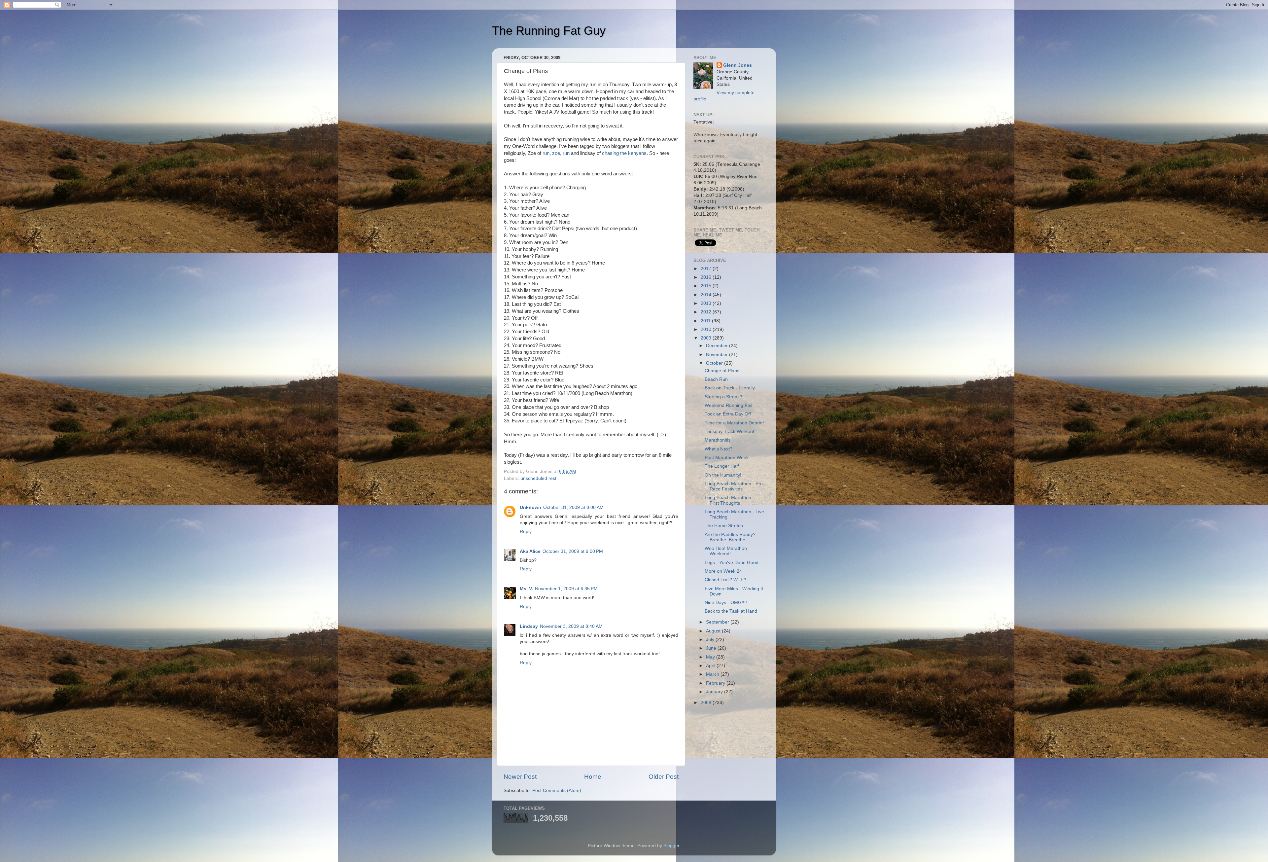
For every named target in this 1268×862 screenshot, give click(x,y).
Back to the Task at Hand (731, 611)
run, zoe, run (556, 153)
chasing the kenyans (624, 153)
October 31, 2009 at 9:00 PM (573, 551)
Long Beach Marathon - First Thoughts (729, 500)
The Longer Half (722, 466)
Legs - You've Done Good (731, 562)
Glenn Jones (737, 65)
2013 (707, 303)
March (713, 674)
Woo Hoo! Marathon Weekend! (726, 551)
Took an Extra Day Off (728, 414)
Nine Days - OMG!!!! (726, 602)
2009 (707, 338)
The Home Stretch (724, 525)
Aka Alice (530, 551)
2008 (707, 702)
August (714, 631)
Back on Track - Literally (730, 387)
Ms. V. (526, 588)
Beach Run (716, 379)
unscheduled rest (538, 478)
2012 (707, 311)
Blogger (671, 845)
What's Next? (718, 449)
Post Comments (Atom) (556, 790)
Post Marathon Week (727, 457)
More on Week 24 (723, 571)
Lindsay (529, 626)
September (718, 622)
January (715, 691)
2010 (707, 329)
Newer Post (520, 776)
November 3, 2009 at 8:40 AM (571, 626)
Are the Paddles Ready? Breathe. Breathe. (730, 537)
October (715, 363)
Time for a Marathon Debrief (734, 422)
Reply (526, 531)
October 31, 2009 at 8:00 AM (573, 507)
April (711, 665)
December (717, 345)
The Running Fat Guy (549, 30)
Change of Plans (722, 370)
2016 (707, 277)
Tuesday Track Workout (729, 431)
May (711, 657)
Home (592, 776)
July (711, 639)
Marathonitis (717, 440)
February (716, 683)
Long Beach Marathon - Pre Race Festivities (734, 486)
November (717, 354)
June (712, 648)
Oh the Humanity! (723, 475)
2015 (707, 285)
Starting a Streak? (723, 396)
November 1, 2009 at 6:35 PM (566, 588)
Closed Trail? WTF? (725, 579)
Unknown (530, 507)
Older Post (664, 776)
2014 (707, 294)
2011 (706, 320)
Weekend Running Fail (728, 405)
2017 (707, 268)
